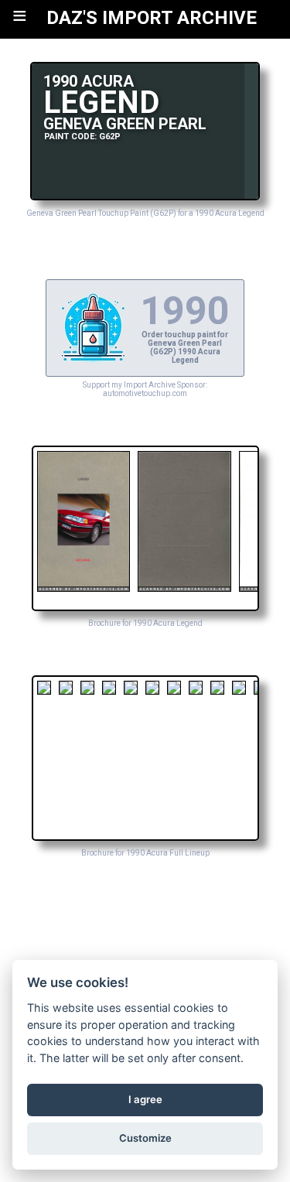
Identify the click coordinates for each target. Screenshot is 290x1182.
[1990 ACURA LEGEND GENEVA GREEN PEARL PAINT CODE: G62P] (145, 196)
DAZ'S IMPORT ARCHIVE (151, 18)
